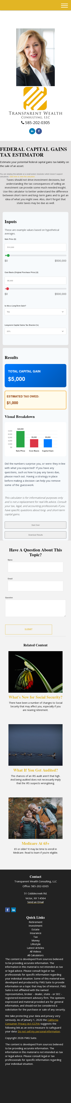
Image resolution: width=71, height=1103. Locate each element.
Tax (35, 936)
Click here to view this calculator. (22, 176)
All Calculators (35, 955)
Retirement (35, 922)
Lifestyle (36, 944)
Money (36, 940)
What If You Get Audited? (35, 770)
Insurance (35, 933)
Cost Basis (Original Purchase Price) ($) (21, 272)
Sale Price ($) (10, 239)
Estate (35, 929)
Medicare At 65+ (35, 843)
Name (10, 560)
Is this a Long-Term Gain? (15, 306)
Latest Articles (35, 948)
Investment (35, 925)
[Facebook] (39, 131)
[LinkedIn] (32, 131)
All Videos (35, 951)
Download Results (35, 535)
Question (9, 597)
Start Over (36, 525)
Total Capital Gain (24, 371)
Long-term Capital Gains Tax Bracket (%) (22, 325)
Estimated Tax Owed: (23, 396)
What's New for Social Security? (35, 697)
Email (10, 578)
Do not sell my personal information (39, 1031)
